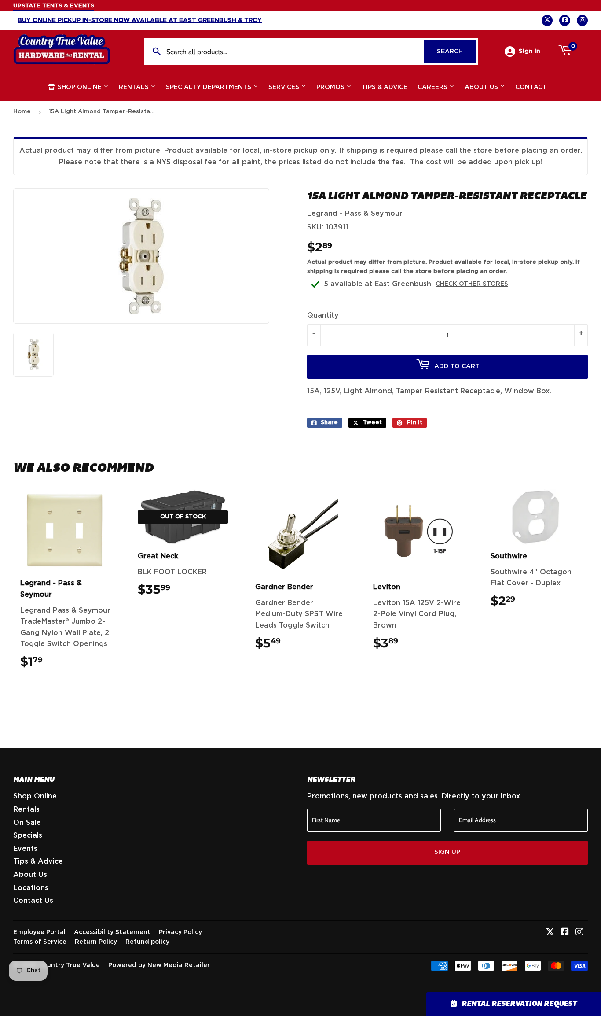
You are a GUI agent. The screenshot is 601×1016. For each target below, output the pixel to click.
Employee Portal (39, 932)
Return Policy (96, 942)
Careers (433, 87)
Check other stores (472, 284)
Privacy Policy (180, 932)
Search (456, 51)
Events (25, 848)
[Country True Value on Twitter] (550, 932)
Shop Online (79, 87)
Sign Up (447, 852)
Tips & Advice (384, 87)
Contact (531, 87)
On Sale (27, 822)
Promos (331, 87)
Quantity (323, 315)
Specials (27, 835)
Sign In (529, 51)
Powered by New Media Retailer (159, 965)
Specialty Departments (209, 87)
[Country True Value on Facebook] (565, 932)
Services (284, 87)
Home (22, 112)
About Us (482, 87)
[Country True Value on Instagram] (579, 932)
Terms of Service (39, 942)
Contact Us (33, 900)
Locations (30, 887)
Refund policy (147, 942)
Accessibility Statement (112, 932)
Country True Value (69, 965)
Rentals (134, 87)
